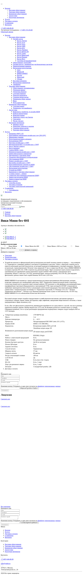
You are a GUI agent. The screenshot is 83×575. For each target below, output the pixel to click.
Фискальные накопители (21, 82)
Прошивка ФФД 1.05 (16, 133)
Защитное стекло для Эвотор (23, 117)
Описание (8, 255)
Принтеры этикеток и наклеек (23, 126)
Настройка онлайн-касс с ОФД (19, 163)
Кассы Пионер (22, 57)
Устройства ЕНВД (15, 170)
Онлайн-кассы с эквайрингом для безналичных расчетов (32, 64)
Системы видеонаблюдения (26, 61)
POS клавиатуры (19, 103)
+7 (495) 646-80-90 (7, 28)
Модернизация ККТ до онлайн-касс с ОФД (24, 144)
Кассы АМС (21, 46)
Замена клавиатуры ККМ (17, 179)
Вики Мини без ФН (32, 246)
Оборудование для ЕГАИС (22, 62)
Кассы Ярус (21, 59)
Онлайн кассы (18, 39)
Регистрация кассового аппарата (20, 139)
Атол (18, 70)
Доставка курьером (15, 184)
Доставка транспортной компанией (21, 186)
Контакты (8, 25)
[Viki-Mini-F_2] (10, 237)
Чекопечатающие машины (22, 66)
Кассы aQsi (21, 48)
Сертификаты (13, 190)
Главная (7, 212)
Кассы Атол (21, 44)
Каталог (7, 8)
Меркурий (20, 77)
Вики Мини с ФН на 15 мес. (57, 246)
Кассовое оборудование (17, 10)
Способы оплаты (15, 183)
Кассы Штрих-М (23, 52)
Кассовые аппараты (20, 81)
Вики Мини (13, 246)
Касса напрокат (14, 148)
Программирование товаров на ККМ (22, 164)
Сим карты (17, 119)
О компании (9, 23)
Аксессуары (13, 15)
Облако (19, 79)
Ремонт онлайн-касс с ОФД (18, 161)
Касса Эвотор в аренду (17, 146)
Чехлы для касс (18, 121)
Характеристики (10, 257)
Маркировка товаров (16, 137)
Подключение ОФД (15, 141)
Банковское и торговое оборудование (22, 172)
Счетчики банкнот (19, 93)
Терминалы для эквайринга (22, 108)
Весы (15, 101)
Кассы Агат (21, 42)
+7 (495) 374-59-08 (26, 30)
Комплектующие (19, 115)
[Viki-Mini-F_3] (10, 238)
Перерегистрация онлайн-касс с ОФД (22, 152)
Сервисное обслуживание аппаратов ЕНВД (24, 175)
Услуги (7, 19)
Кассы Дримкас (22, 50)
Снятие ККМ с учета (16, 150)
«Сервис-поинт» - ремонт (18, 174)
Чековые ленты (18, 124)
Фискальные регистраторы (22, 68)
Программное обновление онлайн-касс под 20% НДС (27, 135)
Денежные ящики (19, 90)
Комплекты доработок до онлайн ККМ (26, 112)
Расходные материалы (16, 17)
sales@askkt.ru (5, 563)
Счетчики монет (18, 106)
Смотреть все (5, 399)
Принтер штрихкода (20, 95)
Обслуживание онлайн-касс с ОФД (21, 166)
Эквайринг (17, 84)
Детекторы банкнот (20, 92)
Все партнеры (5, 506)
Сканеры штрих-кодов (20, 97)
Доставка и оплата (11, 21)
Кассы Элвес (21, 53)
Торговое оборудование (17, 12)
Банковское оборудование (18, 14)
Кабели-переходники (20, 113)
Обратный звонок (7, 32)
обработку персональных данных (49, 386)
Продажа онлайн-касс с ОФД (19, 143)
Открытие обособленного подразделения (23, 157)
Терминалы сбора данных (22, 99)
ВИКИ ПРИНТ (22, 73)
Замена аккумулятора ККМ (18, 177)
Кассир (19, 75)
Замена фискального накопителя (20, 154)
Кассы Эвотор (22, 41)
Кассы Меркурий (23, 55)
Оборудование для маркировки (24, 88)
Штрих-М (20, 72)
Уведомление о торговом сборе (19, 155)
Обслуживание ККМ (16, 159)
